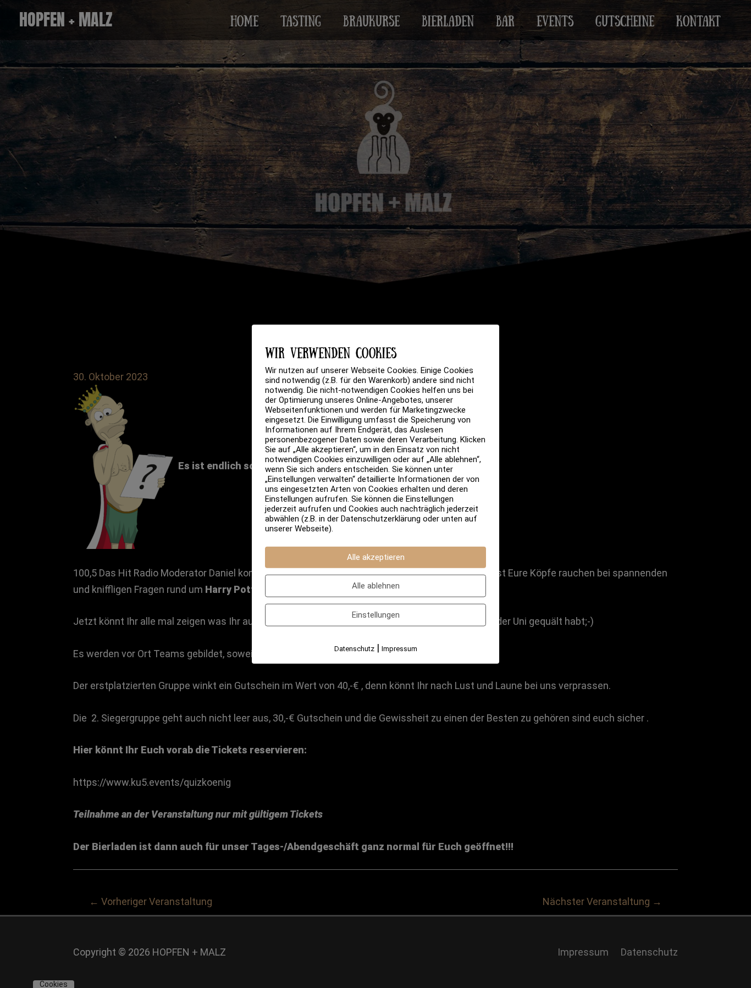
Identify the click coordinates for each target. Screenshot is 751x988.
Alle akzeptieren (376, 557)
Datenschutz (354, 649)
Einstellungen (376, 615)
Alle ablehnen (376, 586)
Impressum (399, 649)
